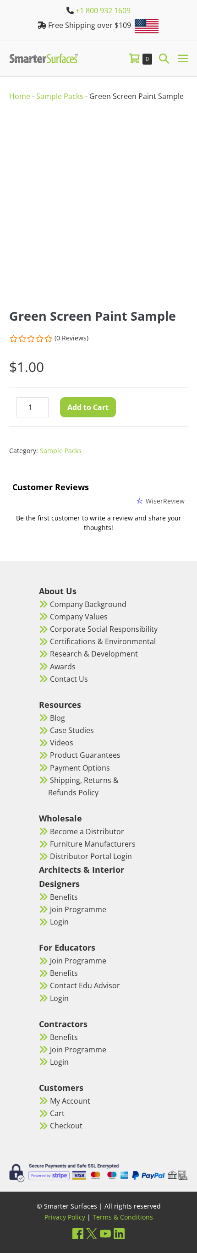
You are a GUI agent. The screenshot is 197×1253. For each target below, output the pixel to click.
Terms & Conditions (123, 1217)
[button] (164, 57)
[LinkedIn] (119, 1233)
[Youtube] (105, 1233)
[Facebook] (77, 1233)
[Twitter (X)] (91, 1233)
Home (19, 96)
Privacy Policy (64, 1217)
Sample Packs (59, 96)
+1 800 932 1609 (103, 10)
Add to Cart (88, 407)
